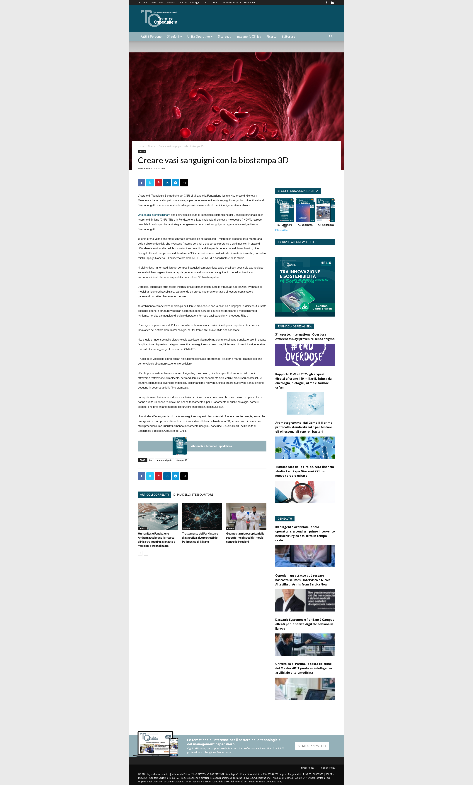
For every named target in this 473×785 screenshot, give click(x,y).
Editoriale (288, 36)
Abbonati (170, 2)
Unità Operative (198, 36)
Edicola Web (281, 230)
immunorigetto (164, 460)
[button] (330, 37)
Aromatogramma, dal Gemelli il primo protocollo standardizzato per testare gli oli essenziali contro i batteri (303, 427)
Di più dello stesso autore (193, 494)
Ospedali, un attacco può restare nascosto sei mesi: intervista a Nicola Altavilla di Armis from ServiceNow (303, 579)
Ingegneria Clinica (248, 36)
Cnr (151, 460)
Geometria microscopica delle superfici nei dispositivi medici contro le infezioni (245, 537)
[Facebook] (326, 2)
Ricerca (271, 36)
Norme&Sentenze (232, 2)
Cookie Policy (328, 767)
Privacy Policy (307, 767)
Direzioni (173, 36)
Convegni (194, 2)
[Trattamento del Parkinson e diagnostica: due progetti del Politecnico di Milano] (202, 516)
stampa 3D (181, 460)
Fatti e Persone (150, 36)
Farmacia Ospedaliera (295, 326)
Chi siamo (142, 2)
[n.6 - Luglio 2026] (305, 211)
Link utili (215, 2)
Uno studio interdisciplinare (154, 214)
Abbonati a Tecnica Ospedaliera (211, 446)
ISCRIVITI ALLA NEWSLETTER (312, 746)
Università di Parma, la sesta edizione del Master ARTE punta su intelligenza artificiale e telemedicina (303, 668)
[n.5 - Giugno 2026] (326, 211)
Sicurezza (224, 36)
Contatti (183, 2)
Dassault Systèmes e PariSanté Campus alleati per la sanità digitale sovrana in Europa (304, 624)
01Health (285, 518)
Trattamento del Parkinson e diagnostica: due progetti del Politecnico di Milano (200, 537)
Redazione (144, 168)
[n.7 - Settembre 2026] (180, 446)
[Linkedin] (332, 2)
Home (141, 146)
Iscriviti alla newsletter (297, 242)
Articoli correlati (154, 494)
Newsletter (249, 2)
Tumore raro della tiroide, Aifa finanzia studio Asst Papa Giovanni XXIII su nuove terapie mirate (304, 471)
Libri (205, 2)
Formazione (157, 2)
